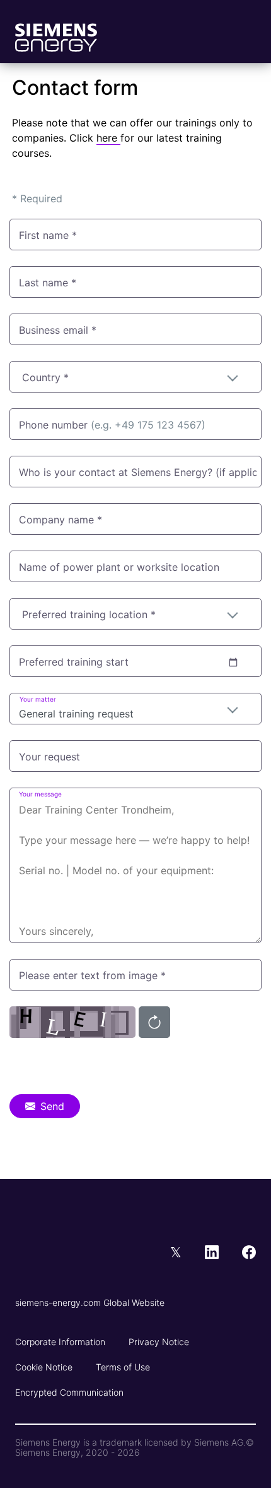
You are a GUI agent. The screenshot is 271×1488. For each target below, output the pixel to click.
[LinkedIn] (223, 1253)
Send (52, 1106)
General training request (76, 713)
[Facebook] (249, 1253)
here (108, 137)
